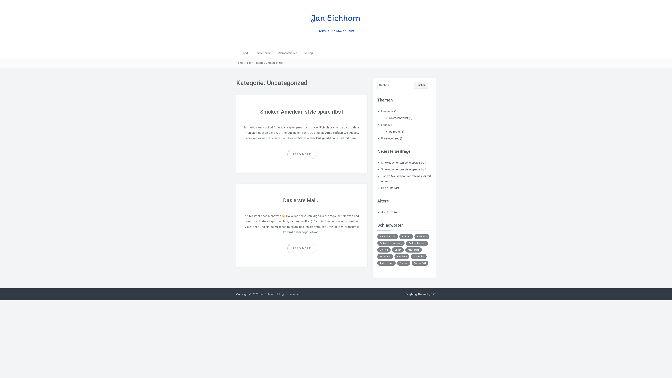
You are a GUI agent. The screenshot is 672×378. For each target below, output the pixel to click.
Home (240, 62)
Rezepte (259, 62)
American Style (387, 236)
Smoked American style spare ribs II (404, 162)
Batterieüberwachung (391, 243)
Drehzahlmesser (417, 243)
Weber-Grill (420, 263)
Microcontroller (287, 53)
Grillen (398, 249)
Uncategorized (274, 62)
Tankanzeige (386, 263)
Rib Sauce (385, 256)
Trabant (404, 263)
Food (244, 53)
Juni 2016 (387, 212)
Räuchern (402, 256)
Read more (302, 154)
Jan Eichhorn (336, 18)
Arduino (406, 236)
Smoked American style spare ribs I (301, 112)
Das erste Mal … (301, 200)
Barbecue (422, 236)
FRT (433, 294)
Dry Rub (384, 249)
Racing (308, 53)
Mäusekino (413, 249)
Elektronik (387, 111)
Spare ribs (418, 256)
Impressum (263, 53)
